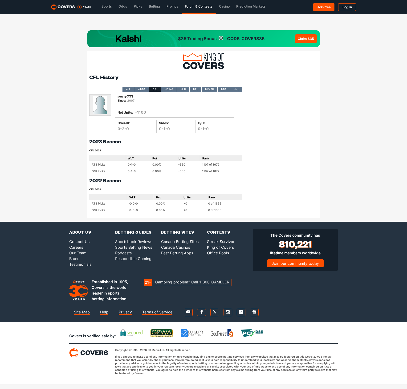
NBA (223, 89)
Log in (347, 7)
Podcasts (123, 253)
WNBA (141, 89)
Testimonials (80, 264)
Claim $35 (306, 39)
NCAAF (169, 89)
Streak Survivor (221, 241)
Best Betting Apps (177, 253)
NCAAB (209, 89)
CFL (155, 89)
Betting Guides (133, 232)
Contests (218, 232)
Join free (324, 7)
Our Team (77, 253)
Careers (76, 247)
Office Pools (218, 253)
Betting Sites (177, 232)
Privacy (125, 312)
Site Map (82, 312)
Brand (74, 258)
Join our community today (295, 263)
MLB (183, 89)
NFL (195, 89)
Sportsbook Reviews (133, 241)
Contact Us (79, 241)
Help (104, 312)
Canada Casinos (175, 247)
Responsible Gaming (133, 258)
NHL (236, 89)
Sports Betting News (133, 247)
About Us (80, 232)
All (128, 89)
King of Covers (220, 247)
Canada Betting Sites (180, 241)
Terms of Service (157, 312)
